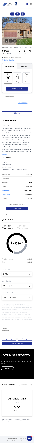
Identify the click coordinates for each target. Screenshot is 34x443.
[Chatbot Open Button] (29, 438)
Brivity (15, 438)
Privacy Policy (6, 441)
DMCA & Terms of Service (18, 441)
